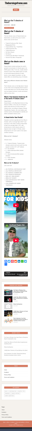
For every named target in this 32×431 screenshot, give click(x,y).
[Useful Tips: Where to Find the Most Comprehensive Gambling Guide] (8, 299)
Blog (6, 391)
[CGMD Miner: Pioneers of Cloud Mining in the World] (8, 313)
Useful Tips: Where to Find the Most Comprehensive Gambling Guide (20, 298)
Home (4, 422)
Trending (7, 393)
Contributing (12, 391)
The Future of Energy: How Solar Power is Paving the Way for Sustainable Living (20, 291)
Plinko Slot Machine (17, 304)
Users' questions (9, 395)
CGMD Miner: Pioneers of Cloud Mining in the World (20, 312)
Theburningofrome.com (16, 3)
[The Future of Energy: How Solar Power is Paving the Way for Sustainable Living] (8, 292)
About (5, 369)
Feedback (6, 372)
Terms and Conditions (9, 377)
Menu (16, 10)
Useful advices (9, 27)
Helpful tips (21, 391)
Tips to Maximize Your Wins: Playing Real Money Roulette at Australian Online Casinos (20, 319)
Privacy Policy (7, 374)
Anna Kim (13, 25)
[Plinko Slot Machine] (8, 306)
